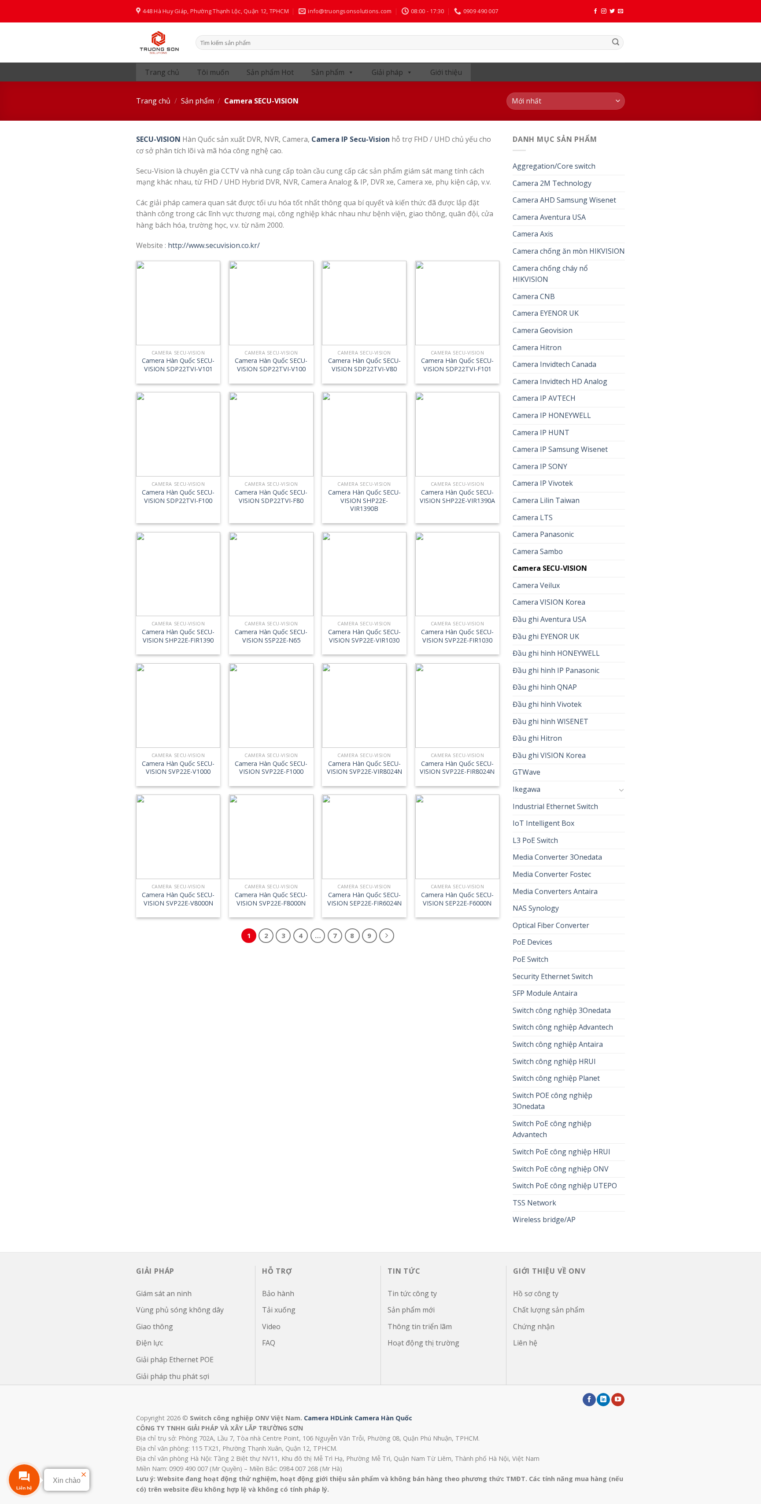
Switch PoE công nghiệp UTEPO (565, 1185)
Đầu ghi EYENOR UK (546, 636)
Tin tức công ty (412, 1293)
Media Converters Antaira (555, 891)
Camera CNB (534, 296)
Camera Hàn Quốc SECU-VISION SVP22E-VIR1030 (364, 636)
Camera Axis (533, 234)
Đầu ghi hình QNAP (545, 687)
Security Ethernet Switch (553, 976)
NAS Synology (536, 908)
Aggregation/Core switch (554, 166)
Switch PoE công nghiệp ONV (561, 1169)
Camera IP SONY (540, 466)
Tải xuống (279, 1310)
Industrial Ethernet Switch (555, 806)
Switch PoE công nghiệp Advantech (552, 1129)
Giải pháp (387, 72)
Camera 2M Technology (552, 183)
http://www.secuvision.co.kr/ (214, 245)
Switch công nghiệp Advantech (563, 1027)
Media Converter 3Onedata (557, 857)
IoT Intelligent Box (543, 823)
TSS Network (534, 1203)
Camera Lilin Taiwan (546, 500)
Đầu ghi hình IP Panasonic (556, 670)
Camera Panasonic (543, 534)
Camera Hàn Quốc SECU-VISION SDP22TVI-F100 (178, 496)
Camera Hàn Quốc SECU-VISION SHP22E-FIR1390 (178, 636)
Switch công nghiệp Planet (556, 1078)
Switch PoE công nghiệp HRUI (561, 1152)
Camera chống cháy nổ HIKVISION (550, 274)
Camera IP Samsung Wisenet (560, 449)
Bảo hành (278, 1293)
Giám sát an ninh (164, 1293)
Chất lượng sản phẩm (548, 1310)
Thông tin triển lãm (420, 1326)
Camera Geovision (543, 330)
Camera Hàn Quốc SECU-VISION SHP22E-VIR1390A (457, 496)
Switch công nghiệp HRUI (554, 1061)
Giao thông (154, 1326)
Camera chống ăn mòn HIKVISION (569, 251)
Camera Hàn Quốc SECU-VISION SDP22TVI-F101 (457, 365)
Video (271, 1326)
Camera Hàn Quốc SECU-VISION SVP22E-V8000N (178, 899)
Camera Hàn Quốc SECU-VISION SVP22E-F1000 (271, 768)
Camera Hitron (537, 347)
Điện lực (149, 1343)
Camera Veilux (536, 585)
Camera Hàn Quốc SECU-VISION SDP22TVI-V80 (364, 365)
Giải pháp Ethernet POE (175, 1359)
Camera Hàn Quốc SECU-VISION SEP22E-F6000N (457, 899)
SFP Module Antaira (545, 993)
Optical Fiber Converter (551, 925)
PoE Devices (532, 942)
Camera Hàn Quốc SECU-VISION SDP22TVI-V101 (178, 365)
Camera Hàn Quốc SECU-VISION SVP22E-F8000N (271, 899)
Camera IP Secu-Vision (350, 139)
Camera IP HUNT (541, 432)
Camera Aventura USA (549, 217)
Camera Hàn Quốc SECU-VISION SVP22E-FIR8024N (457, 768)
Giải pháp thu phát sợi (172, 1376)
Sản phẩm (327, 72)
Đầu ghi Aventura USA (549, 619)
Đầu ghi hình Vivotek (547, 704)
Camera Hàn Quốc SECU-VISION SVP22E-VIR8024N (364, 768)
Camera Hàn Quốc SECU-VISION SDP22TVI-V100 (271, 365)
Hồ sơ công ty (535, 1293)
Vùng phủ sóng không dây (180, 1310)
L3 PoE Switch (535, 840)
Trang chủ (162, 72)
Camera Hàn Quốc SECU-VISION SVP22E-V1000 (178, 768)
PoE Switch (530, 959)
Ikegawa (526, 789)
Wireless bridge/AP (544, 1219)
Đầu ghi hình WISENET (550, 721)
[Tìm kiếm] (615, 42)
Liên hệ (525, 1343)
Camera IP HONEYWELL (552, 415)
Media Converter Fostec (552, 874)
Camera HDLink (328, 1418)
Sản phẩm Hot (270, 72)
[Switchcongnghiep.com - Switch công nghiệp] (159, 42)
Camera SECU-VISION (550, 568)
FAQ (268, 1343)
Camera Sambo (538, 551)
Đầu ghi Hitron (537, 738)
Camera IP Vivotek (543, 483)
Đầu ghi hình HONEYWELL (556, 653)
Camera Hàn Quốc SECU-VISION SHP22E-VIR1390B (364, 500)
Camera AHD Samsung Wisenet (564, 200)
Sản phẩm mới (411, 1310)
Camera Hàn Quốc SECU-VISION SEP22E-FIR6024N (364, 899)
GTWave (526, 772)
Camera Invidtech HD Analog (560, 381)
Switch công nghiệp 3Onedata (562, 1010)
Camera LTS (533, 517)
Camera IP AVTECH (544, 398)
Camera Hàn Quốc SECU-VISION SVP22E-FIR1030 (457, 636)
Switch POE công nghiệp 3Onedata (552, 1101)
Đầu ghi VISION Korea (549, 755)
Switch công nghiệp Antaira (558, 1044)
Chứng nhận (533, 1326)
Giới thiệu (446, 72)
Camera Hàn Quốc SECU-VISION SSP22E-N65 (271, 636)
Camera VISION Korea (549, 602)
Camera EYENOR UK (546, 313)
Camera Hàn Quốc (383, 1418)
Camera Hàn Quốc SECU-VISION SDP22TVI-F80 (271, 496)
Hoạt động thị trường (423, 1343)
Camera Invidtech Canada (554, 364)
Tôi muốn (213, 72)
